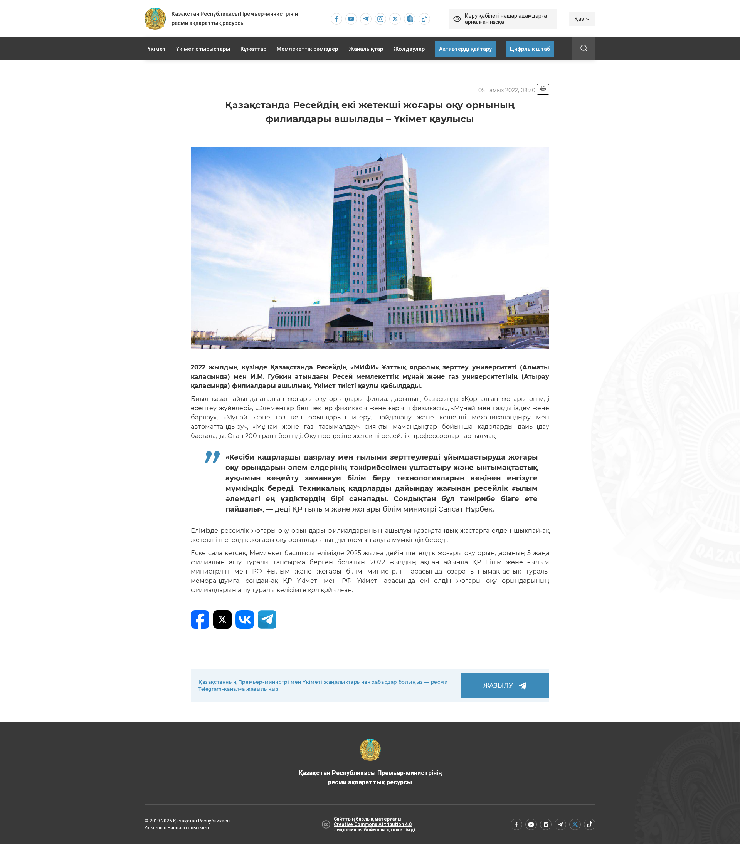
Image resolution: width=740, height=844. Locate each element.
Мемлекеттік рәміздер (307, 49)
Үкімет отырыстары (203, 49)
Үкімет (157, 49)
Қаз (579, 19)
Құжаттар (253, 49)
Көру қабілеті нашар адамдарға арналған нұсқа (506, 19)
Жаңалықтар (366, 49)
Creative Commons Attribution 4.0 (373, 824)
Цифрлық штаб (530, 49)
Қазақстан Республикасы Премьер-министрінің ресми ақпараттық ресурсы (370, 777)
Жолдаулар (409, 49)
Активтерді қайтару (465, 49)
